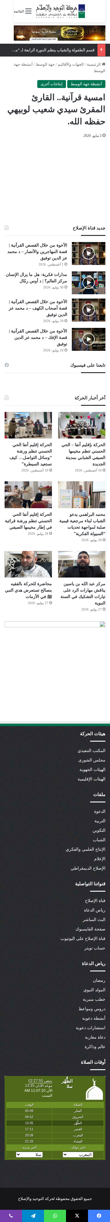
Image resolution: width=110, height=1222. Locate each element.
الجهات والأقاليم (71, 64)
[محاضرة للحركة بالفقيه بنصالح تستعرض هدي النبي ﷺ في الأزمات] (28, 564)
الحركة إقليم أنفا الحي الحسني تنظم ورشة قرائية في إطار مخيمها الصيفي (28, 521)
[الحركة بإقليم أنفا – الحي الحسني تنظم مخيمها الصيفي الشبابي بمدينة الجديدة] (81, 425)
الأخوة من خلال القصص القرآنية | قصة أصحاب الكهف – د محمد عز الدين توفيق (38, 308)
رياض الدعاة (94, 910)
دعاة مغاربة (95, 1037)
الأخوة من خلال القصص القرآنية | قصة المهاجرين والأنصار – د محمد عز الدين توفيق (37, 251)
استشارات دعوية (90, 1028)
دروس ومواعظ (92, 1009)
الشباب (99, 840)
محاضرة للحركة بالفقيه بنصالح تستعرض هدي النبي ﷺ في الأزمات (28, 590)
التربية (99, 821)
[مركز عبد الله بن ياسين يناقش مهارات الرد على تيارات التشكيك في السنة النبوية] (81, 564)
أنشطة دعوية (93, 1018)
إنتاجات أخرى (52, 84)
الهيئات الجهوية (92, 769)
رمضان (99, 980)
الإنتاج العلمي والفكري (85, 849)
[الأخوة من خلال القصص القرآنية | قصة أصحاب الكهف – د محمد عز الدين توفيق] (88, 310)
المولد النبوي (94, 990)
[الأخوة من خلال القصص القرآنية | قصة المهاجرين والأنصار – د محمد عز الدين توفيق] (88, 253)
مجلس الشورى (91, 760)
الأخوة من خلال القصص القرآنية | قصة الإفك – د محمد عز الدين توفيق (38, 337)
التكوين (99, 830)
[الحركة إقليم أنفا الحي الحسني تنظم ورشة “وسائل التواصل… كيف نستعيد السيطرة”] (28, 425)
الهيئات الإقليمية (91, 779)
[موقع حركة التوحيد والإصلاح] (60, 11)
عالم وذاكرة (95, 1046)
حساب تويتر (94, 948)
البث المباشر (94, 919)
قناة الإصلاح (95, 900)
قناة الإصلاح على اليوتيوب (83, 938)
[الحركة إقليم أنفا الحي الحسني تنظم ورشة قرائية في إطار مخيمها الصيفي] (28, 494)
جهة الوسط (45, 64)
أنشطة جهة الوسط (86, 84)
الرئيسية (94, 64)
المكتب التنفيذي (91, 750)
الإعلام (99, 859)
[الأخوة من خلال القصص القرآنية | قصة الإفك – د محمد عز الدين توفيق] (88, 339)
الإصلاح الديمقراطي (88, 868)
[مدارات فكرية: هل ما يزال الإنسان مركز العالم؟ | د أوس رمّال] (88, 282)
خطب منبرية (94, 999)
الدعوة (99, 811)
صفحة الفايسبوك (90, 929)
